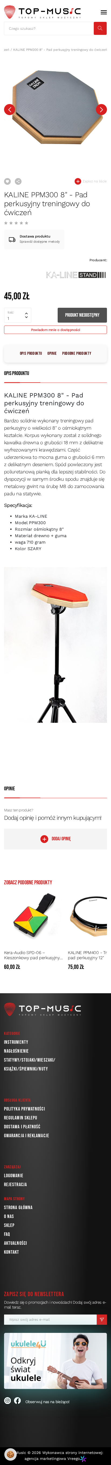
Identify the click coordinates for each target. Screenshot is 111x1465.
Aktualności (15, 1243)
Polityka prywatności (24, 1109)
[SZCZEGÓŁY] (60, 967)
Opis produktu (31, 353)
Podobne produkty (76, 353)
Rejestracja (15, 1185)
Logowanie (13, 1176)
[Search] (100, 28)
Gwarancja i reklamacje (26, 1136)
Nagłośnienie (16, 1051)
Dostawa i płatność (22, 1127)
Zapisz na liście (94, 181)
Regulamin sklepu (20, 1118)
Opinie (52, 353)
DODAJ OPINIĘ (61, 839)
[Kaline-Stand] (76, 274)
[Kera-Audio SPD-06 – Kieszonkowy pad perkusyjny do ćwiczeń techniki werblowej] (34, 916)
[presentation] (9, 109)
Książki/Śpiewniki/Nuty (26, 1069)
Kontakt (11, 1252)
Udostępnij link (18, 181)
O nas (9, 1216)
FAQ (7, 1234)
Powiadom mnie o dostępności (55, 330)
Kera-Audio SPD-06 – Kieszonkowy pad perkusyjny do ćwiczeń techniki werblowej (34, 955)
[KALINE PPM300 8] (55, 107)
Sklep (9, 1225)
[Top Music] (42, 12)
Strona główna (18, 1207)
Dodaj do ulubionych (7, 181)
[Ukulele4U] (55, 1361)
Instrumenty (16, 1042)
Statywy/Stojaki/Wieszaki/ (30, 1060)
